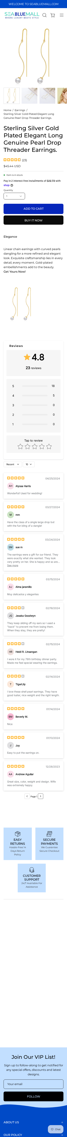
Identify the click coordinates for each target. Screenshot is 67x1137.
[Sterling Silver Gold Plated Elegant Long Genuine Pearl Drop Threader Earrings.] (12, 96)
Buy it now (33, 220)
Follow (33, 1096)
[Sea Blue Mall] (22, 15)
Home (7, 110)
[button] (44, 15)
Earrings (20, 110)
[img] (12, 160)
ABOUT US (11, 1122)
